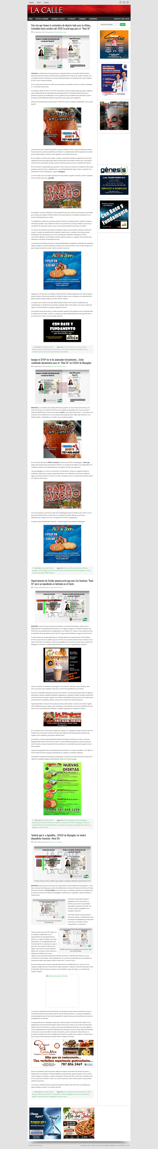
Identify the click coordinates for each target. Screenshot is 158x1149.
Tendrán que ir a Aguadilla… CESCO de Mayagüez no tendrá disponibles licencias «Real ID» (58, 836)
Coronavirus (93, 19)
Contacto (31, 2)
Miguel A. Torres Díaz (38, 1096)
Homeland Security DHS (71, 349)
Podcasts (46, 2)
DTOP (62, 349)
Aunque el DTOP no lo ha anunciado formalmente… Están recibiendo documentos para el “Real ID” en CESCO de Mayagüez (61, 361)
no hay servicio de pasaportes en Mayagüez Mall (70, 825)
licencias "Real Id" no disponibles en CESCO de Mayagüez (66, 822)
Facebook (124, 2)
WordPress (121, 1145)
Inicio (30, 19)
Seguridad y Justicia (58, 19)
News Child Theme (96, 1145)
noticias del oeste (43, 827)
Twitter (120, 2)
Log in (128, 1145)
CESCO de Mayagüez (81, 820)
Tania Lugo (41, 573)
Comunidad (82, 19)
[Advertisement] (103, 11)
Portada (51, 347)
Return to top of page (35, 1145)
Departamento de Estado (39, 822)
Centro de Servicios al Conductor (73, 347)
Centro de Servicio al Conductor (73, 568)
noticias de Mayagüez (80, 570)
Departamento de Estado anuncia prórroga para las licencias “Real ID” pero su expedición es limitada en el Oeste (62, 582)
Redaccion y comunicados (55, 842)
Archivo (39, 2)
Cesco (84, 347)
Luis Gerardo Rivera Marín (49, 825)
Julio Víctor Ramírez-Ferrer (59, 32)
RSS (128, 2)
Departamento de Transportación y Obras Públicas (46, 349)
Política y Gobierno (42, 19)
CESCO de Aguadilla (69, 820)
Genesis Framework (111, 1145)
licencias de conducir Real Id (50, 352)
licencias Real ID (63, 352)
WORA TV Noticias (49, 573)
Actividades (71, 19)
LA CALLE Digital (52, 11)
